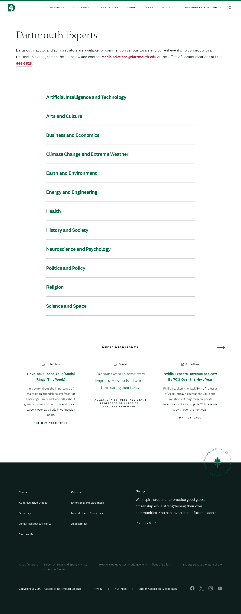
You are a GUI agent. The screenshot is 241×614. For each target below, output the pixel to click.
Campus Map (27, 534)
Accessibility (79, 523)
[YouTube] (220, 589)
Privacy (97, 589)
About (132, 7)
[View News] (221, 347)
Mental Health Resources (87, 513)
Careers (76, 492)
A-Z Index (120, 589)
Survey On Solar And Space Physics (65, 564)
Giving (167, 7)
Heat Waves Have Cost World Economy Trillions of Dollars (135, 564)
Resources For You (201, 7)
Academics (81, 7)
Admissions (55, 7)
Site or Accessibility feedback (158, 589)
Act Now (144, 522)
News (150, 7)
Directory (25, 513)
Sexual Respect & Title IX (35, 523)
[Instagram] (210, 589)
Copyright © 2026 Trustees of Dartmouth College (50, 589)
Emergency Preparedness (87, 502)
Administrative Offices (33, 502)
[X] (201, 589)
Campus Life (109, 7)
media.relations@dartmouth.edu (128, 56)
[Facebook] (192, 589)
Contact (24, 492)
